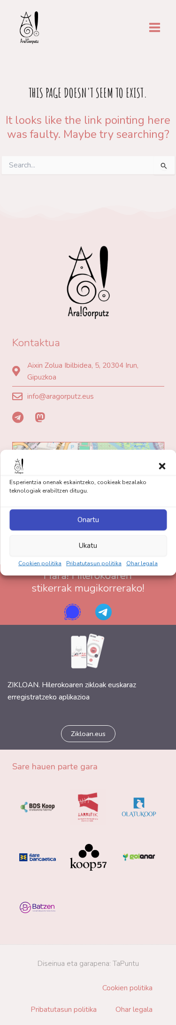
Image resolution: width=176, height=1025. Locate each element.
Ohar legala (142, 563)
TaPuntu (126, 963)
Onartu (88, 519)
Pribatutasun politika (94, 563)
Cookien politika (39, 563)
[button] (162, 466)
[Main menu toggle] (155, 27)
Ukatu (88, 545)
